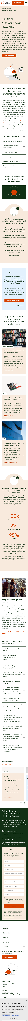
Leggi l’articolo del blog (10, 462)
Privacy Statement (14, 1015)
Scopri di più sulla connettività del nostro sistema (13, 632)
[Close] (26, 1001)
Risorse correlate (6, 764)
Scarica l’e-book (8, 415)
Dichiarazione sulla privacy (9, 917)
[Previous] (20, 803)
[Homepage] (6, 3)
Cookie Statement (6, 1015)
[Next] (24, 803)
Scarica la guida (8, 797)
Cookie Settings (14, 1018)
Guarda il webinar (8, 370)
